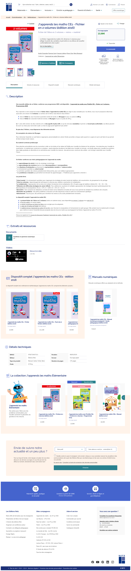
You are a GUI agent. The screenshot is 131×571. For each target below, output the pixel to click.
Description (14, 84)
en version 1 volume (77, 200)
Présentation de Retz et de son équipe (17, 519)
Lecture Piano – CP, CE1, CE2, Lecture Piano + (49, 543)
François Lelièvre (61, 53)
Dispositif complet (53, 85)
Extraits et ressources (33, 85)
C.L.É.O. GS (39, 537)
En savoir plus (58, 462)
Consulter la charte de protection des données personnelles (80, 462)
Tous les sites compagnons (44, 552)
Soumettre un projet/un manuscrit (16, 531)
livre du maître (25, 202)
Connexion (112, 4)
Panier (123, 4)
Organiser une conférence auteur (15, 525)
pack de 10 (90, 200)
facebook (92, 562)
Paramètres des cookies (70, 568)
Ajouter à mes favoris (107, 24)
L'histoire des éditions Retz (14, 522)
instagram (112, 562)
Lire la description (46, 46)
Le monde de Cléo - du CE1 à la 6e (46, 531)
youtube (97, 562)
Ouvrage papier (103, 30)
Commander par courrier (74, 519)
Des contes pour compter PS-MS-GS (47, 528)
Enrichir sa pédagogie (65, 10)
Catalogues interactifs (73, 528)
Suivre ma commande (73, 525)
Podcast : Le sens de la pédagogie (16, 537)
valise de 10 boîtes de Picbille (29, 206)
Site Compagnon (67, 63)
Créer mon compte (72, 516)
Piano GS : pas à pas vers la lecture (46, 546)
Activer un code (98, 4)
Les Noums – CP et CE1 (43, 519)
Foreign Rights (10, 534)
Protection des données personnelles (50, 568)
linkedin (107, 562)
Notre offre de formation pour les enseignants (19, 516)
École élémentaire (17, 17)
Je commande (110, 49)
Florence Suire (52, 53)
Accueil (8, 17)
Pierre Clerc (70, 53)
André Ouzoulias (43, 53)
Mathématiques (32, 17)
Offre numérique (118, 10)
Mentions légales (33, 568)
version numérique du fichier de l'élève (32, 204)
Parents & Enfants (84, 10)
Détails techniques (94, 85)
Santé (98, 10)
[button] (20, 46)
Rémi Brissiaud (78, 53)
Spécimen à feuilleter (48, 63)
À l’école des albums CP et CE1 (45, 549)
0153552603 (106, 523)
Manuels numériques (74, 85)
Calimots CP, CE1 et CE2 (43, 540)
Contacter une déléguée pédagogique (17, 528)
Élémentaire (35, 10)
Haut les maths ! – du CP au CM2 (46, 522)
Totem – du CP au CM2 (43, 525)
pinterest (102, 562)
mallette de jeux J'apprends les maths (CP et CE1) (35, 208)
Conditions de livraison (73, 522)
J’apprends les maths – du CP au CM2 (47, 516)
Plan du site (13, 568)
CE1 (25, 17)
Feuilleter (31, 23)
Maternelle (21, 10)
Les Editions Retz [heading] (12, 511)
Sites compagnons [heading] (43, 511)
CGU (24, 568)
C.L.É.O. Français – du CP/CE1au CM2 (47, 534)
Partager (122, 23)
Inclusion (48, 10)
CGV (20, 568)
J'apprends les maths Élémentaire (54, 56)
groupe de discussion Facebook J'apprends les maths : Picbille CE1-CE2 (51, 215)
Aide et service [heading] (72, 511)
